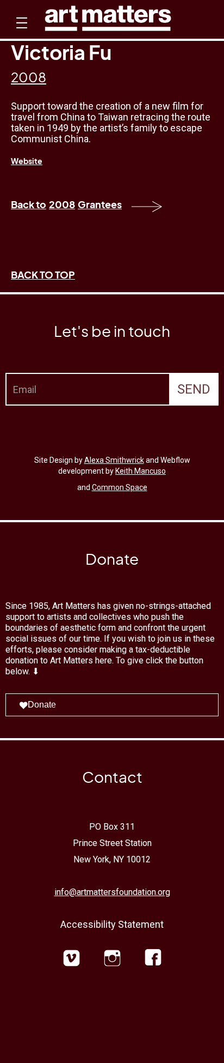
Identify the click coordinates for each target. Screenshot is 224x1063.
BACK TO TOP (43, 274)
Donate (42, 704)
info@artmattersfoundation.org (112, 892)
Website (26, 161)
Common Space (119, 487)
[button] (20, 32)
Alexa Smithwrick (114, 460)
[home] (108, 21)
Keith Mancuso (140, 471)
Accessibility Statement (112, 924)
